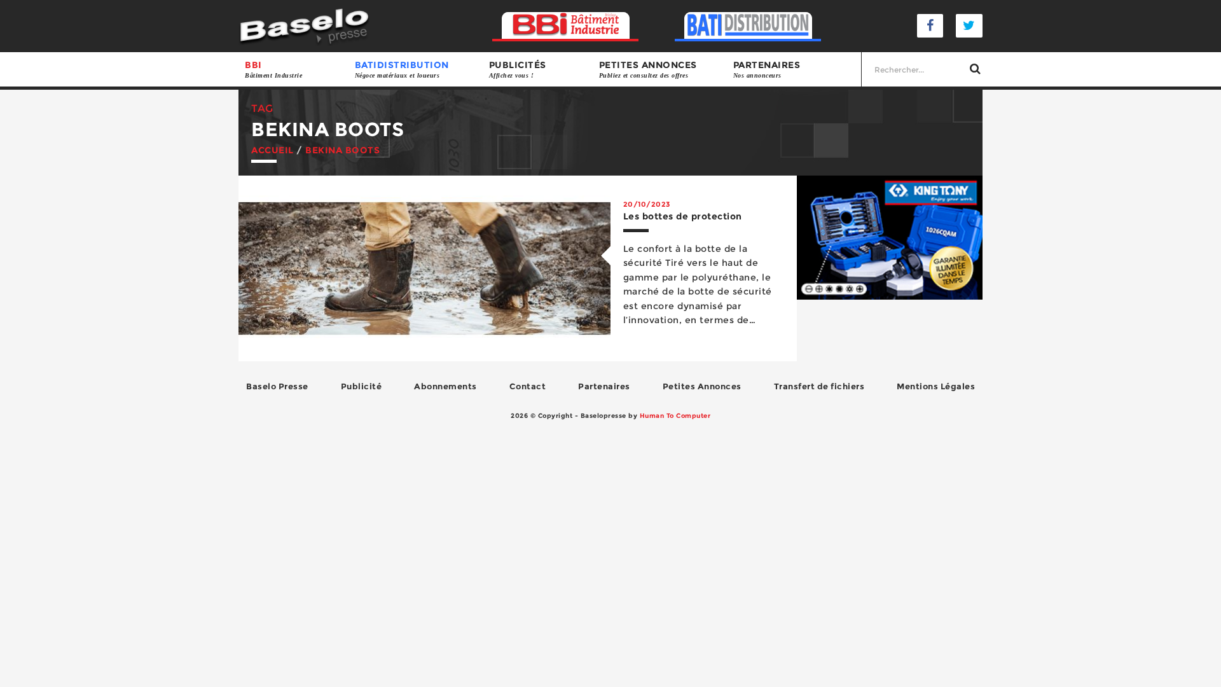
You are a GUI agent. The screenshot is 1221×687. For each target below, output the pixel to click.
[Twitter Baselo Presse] (969, 26)
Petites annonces (648, 69)
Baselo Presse (277, 386)
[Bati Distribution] (748, 25)
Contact (527, 386)
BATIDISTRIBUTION (402, 69)
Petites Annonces (702, 386)
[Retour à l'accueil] (304, 25)
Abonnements (445, 386)
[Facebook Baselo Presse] (930, 26)
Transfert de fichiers (819, 386)
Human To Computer (675, 416)
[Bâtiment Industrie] (565, 25)
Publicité (361, 386)
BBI (273, 69)
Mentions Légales (936, 386)
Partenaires (767, 69)
